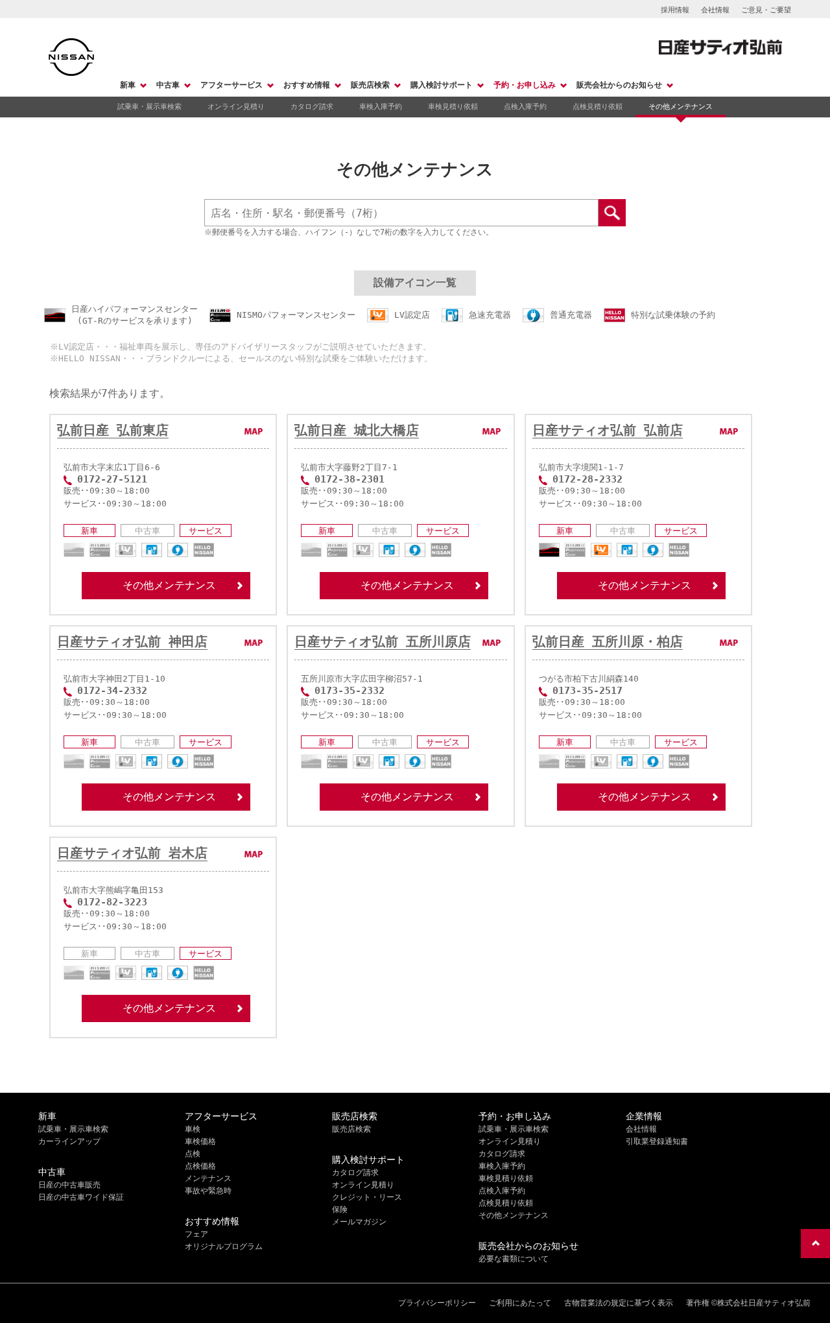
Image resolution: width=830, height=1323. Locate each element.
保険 (340, 1209)
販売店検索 (370, 84)
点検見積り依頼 (597, 106)
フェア (196, 1234)
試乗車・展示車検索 (149, 106)
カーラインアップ (69, 1141)
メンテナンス (208, 1178)
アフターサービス (231, 84)
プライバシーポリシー (437, 1302)
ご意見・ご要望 (766, 10)
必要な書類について (514, 1258)
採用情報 (675, 10)
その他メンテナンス (680, 106)
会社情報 (715, 10)
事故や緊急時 (208, 1190)
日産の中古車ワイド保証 (81, 1197)
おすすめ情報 (306, 84)
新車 (128, 84)
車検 (192, 1129)
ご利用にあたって (520, 1302)
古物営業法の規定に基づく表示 (618, 1302)
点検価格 (200, 1166)
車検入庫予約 (380, 106)
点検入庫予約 (525, 106)
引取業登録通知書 (657, 1141)
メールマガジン (359, 1221)
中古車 (168, 84)
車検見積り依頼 (453, 106)
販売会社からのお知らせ (619, 84)
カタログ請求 (311, 106)
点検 (192, 1153)
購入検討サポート (441, 84)
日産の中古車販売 (69, 1184)
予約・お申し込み (524, 84)
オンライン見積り (236, 106)
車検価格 (200, 1141)
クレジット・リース (367, 1197)
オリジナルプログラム (224, 1246)
